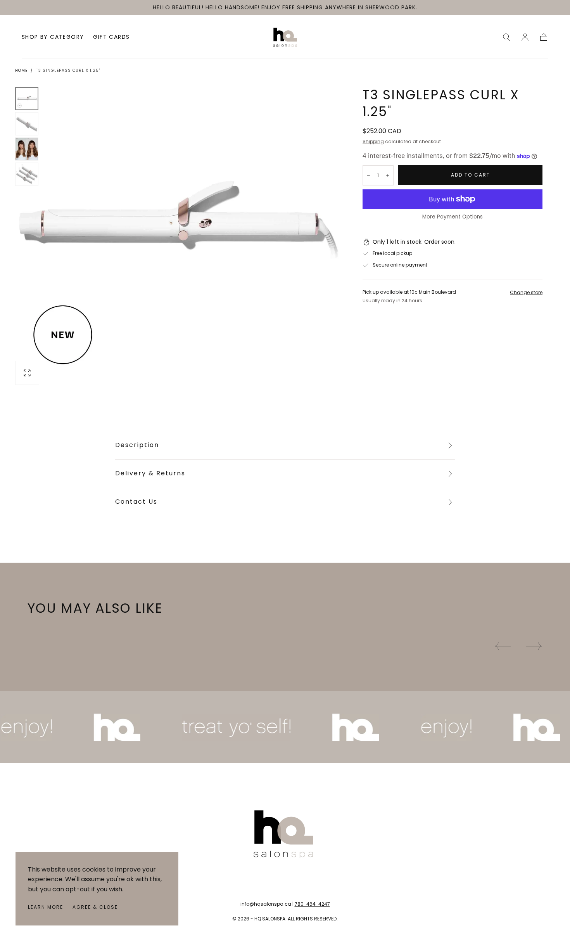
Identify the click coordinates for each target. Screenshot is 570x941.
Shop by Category (53, 37)
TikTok (36, 848)
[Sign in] (525, 37)
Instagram (41, 824)
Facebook (41, 836)
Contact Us (136, 501)
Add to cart (470, 175)
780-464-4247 (312, 904)
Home (21, 70)
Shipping (373, 141)
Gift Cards (111, 37)
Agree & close (95, 907)
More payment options (452, 216)
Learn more (45, 907)
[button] (506, 37)
